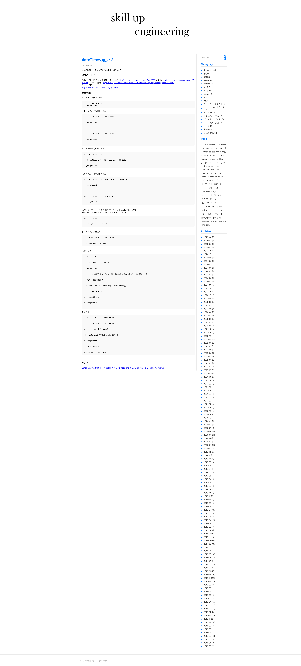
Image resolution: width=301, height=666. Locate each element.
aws (218, 144)
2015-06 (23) (210, 636)
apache (212, 144)
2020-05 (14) (210, 435)
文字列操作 (206, 218)
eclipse (212, 152)
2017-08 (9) (209, 547)
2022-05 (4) (209, 353)
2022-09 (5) (209, 339)
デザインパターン (208, 199)
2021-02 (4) (209, 404)
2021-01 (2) (209, 407)
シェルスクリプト (208, 195)
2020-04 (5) (209, 438)
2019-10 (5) (209, 459)
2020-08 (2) (209, 424)
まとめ (219, 180)
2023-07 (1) (209, 305)
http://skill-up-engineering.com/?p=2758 (137, 80)
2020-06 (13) (210, 431)
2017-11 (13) (209, 537)
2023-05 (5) (209, 312)
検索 (225, 57)
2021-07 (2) (209, 387)
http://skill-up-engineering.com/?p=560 (156, 82)
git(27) (207, 73)
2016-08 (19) (209, 588)
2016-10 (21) (209, 581)
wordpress (210, 180)
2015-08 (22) (210, 629)
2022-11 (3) (209, 332)
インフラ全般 (207, 184)
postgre (204, 173)
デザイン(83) (209, 112)
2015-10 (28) (209, 622)
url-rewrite (219, 176)
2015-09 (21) (209, 626)
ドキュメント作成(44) (213, 116)
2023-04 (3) (209, 315)
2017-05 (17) (209, 557)
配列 (208, 225)
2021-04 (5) (209, 397)
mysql (222, 162)
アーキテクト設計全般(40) (215, 104)
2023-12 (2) (209, 288)
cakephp (215, 148)
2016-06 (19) (209, 595)
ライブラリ (206, 206)
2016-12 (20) (209, 574)
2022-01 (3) (209, 366)
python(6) (208, 94)
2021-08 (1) (209, 384)
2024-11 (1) (209, 251)
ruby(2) (207, 97)
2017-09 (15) (209, 544)
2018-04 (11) (209, 520)
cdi (221, 148)
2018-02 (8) (209, 527)
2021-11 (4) (209, 373)
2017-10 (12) (209, 540)
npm (203, 169)
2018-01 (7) (209, 530)
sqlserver (214, 173)
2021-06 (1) (209, 390)
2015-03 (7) (209, 646)
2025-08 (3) (209, 237)
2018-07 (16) (209, 510)
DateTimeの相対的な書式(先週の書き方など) (101, 368)
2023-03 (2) (209, 319)
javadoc (204, 159)
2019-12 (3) (209, 452)
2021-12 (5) (209, 370)
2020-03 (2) (209, 441)
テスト (220, 195)
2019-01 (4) (209, 489)
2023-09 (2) (209, 298)
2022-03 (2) (209, 360)
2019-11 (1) (208, 455)
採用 (210, 214)
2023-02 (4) (209, 322)
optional (210, 169)
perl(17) (207, 87)
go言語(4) (208, 77)
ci (225, 148)
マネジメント (219, 203)
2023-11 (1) (209, 292)
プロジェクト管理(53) (213, 122)
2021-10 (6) (209, 377)
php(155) (208, 90)
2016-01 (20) (209, 612)
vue (203, 180)
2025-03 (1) (209, 244)
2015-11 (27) (209, 619)
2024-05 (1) (209, 271)
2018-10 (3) (209, 499)
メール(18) (208, 126)
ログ (214, 206)
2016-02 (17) (209, 608)
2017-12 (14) (209, 533)
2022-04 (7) (209, 356)
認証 (203, 225)
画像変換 (222, 221)
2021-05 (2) (209, 394)
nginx (213, 166)
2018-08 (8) (209, 506)
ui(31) (206, 101)
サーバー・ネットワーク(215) (214, 108)
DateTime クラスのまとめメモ (134, 368)
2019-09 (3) (209, 462)
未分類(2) (208, 129)
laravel (211, 162)
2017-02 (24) (209, 568)
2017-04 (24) (209, 561)
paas (217, 169)
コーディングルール (209, 188)
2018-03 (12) (209, 523)
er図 (224, 152)
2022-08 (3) (209, 343)
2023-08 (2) (209, 302)
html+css (214, 155)
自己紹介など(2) (211, 133)
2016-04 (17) (209, 602)
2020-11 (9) (209, 414)
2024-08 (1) (209, 261)
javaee (212, 159)
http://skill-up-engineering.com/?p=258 (120, 82)
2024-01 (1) (209, 285)
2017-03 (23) (209, 564)
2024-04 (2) (209, 274)
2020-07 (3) (209, 428)
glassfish (205, 155)
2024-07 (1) (209, 264)
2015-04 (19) (209, 643)
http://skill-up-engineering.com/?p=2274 (100, 88)
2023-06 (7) (209, 309)
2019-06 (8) (209, 472)
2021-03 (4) (209, 401)
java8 (222, 155)
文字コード (218, 214)
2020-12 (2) (209, 411)
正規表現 (205, 221)
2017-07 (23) (209, 551)
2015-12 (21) (209, 615)
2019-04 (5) (209, 479)
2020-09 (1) (209, 421)
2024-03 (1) (209, 278)
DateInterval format (155, 368)
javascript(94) (210, 84)
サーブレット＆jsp (209, 191)
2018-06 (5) (209, 513)
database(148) (210, 70)
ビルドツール (207, 203)
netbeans (205, 166)
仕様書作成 (221, 206)
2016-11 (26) (209, 578)
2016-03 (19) (209, 605)
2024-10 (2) (209, 254)
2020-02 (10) (210, 445)
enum (218, 152)
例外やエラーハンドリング (212, 210)
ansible (204, 144)
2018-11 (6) (209, 496)
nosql (219, 166)
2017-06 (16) (209, 554)
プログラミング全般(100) (214, 119)
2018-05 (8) (209, 516)
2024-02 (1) (209, 281)
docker (204, 152)
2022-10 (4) (209, 336)
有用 (219, 218)
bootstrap (205, 148)
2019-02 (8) (209, 486)
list (217, 162)
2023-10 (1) (209, 295)
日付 (214, 218)
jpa (202, 162)
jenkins (220, 159)
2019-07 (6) (209, 469)
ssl (220, 173)
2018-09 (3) (209, 503)
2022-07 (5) (209, 346)
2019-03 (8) (209, 482)
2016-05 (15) (209, 598)
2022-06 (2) (209, 349)
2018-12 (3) (209, 493)
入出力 (204, 214)
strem (203, 176)
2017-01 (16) (209, 571)
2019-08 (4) (209, 465)
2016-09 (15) (209, 585)
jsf (206, 162)
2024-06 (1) (209, 268)
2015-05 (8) (209, 639)
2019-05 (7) (209, 476)
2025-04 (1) (209, 240)
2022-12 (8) (209, 329)
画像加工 (214, 221)
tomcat (211, 176)
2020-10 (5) (209, 418)
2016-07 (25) (209, 591)
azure (223, 144)
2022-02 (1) (209, 363)
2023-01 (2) (209, 326)
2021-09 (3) (209, 380)
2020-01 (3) (209, 448)
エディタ (217, 184)
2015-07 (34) (209, 632)
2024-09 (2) (209, 257)
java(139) (208, 80)
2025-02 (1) (209, 247)
